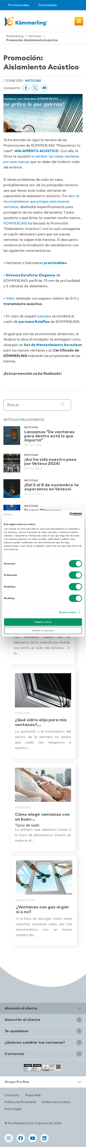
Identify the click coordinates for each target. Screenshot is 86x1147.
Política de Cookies (56, 1102)
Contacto (12, 1095)
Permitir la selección (43, 630)
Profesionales (18, 5)
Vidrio (10, 298)
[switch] (75, 575)
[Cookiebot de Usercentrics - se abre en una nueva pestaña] (62, 514)
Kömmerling (14, 36)
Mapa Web (33, 1095)
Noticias (35, 36)
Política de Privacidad (20, 1102)
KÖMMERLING (15, 223)
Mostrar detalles (68, 612)
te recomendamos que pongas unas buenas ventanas (41, 201)
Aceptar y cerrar (43, 622)
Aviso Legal (13, 1109)
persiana (44, 316)
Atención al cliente (22, 1019)
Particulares (47, 5)
